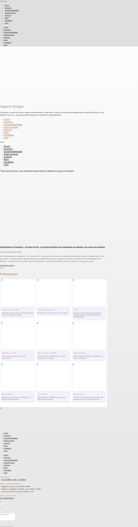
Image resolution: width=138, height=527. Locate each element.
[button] (53, 142)
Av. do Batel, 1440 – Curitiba (14, 480)
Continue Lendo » (7, 266)
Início (7, 5)
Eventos (8, 8)
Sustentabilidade (12, 10)
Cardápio (8, 21)
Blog (7, 18)
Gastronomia (10, 13)
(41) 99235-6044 (7, 498)
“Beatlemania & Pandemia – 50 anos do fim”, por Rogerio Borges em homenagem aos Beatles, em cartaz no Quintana (52, 247)
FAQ (6, 23)
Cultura (8, 16)
